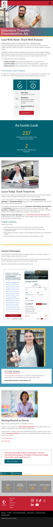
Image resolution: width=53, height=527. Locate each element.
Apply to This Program (12, 461)
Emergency (3, 512)
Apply (20, 81)
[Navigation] (50, 3)
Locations (12, 505)
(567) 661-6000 (12, 499)
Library (11, 507)
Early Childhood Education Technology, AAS (38, 214)
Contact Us (12, 502)
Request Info (33, 81)
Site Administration (5, 515)
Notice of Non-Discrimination (19, 512)
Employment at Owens (40, 512)
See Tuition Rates (5, 441)
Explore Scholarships (6, 438)
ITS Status (9, 512)
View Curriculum (25, 113)
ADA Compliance (30, 512)
